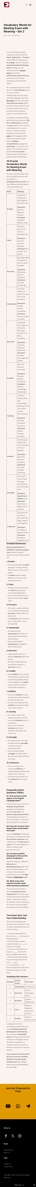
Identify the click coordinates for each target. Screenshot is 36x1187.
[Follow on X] (13, 1136)
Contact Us (7, 1164)
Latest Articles (8, 1150)
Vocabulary (16, 35)
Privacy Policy (8, 1166)
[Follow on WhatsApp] (18, 1106)
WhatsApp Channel (18, 11)
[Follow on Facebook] (6, 1136)
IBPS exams (10, 100)
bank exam (18, 877)
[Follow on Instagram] (20, 1136)
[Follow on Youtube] (8, 1106)
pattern (9, 136)
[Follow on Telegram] (28, 1106)
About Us (7, 1152)
